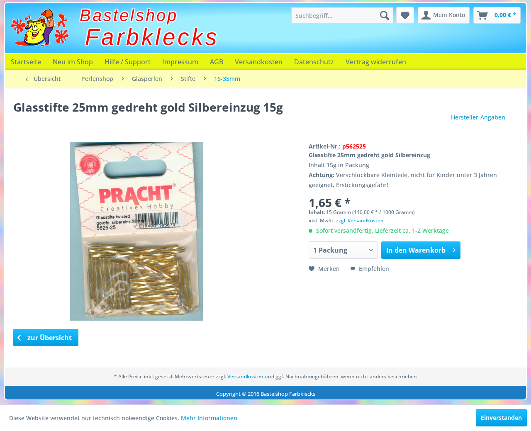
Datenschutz (314, 61)
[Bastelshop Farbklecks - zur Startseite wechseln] (39, 28)
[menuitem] (342, 15)
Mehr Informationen (209, 418)
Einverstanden (501, 417)
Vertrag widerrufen (376, 61)
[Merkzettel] (405, 15)
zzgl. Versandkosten (360, 220)
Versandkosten (259, 61)
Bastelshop (129, 15)
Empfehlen (373, 269)
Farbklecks (152, 37)
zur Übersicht (49, 337)
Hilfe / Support (128, 61)
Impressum (180, 61)
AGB (216, 61)
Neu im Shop (73, 61)
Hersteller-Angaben (478, 117)
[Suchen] (384, 15)
